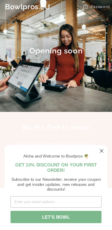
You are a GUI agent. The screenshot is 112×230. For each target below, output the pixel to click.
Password (100, 6)
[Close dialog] (102, 151)
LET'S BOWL (56, 217)
